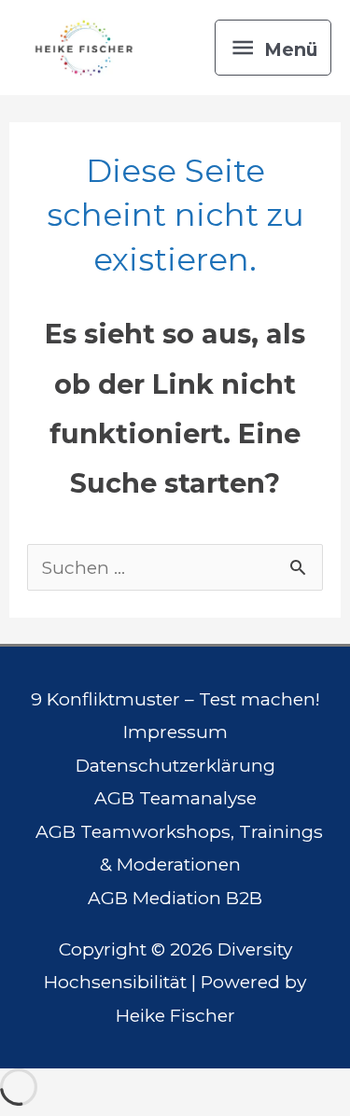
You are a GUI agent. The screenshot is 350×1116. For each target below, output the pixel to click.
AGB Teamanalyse (175, 798)
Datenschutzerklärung (175, 765)
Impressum (175, 731)
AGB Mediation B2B (175, 897)
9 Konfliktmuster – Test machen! (175, 699)
